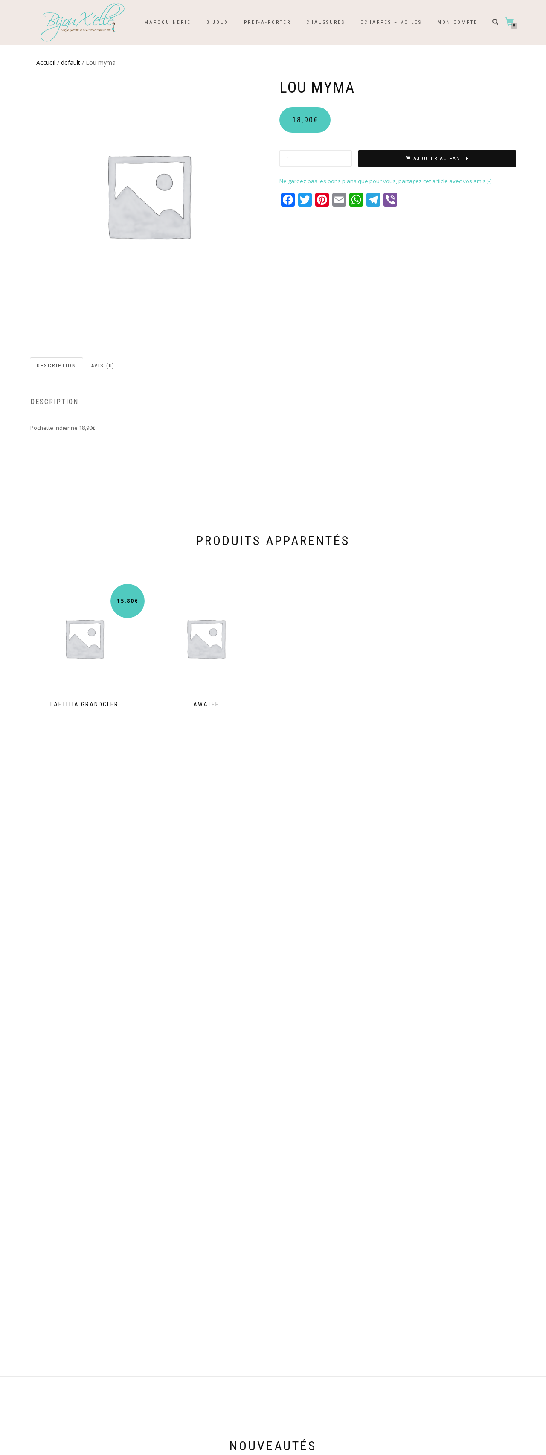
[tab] (57, 366)
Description (56, 365)
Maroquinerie (167, 22)
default (70, 62)
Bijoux (217, 22)
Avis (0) (103, 365)
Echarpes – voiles (391, 22)
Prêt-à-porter (267, 22)
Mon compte (457, 22)
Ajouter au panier (441, 158)
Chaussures (325, 22)
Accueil (45, 62)
